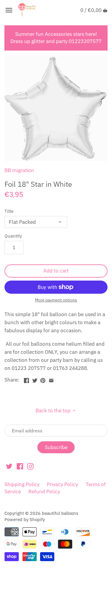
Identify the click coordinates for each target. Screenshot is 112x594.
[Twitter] (9, 466)
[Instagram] (30, 466)
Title (8, 211)
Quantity (13, 235)
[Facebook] (20, 466)
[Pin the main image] (42, 379)
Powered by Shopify (24, 519)
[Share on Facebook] (26, 379)
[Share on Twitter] (34, 379)
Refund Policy (44, 491)
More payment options (56, 300)
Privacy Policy (62, 484)
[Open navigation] (8, 10)
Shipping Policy (21, 484)
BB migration (19, 170)
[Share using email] (51, 379)
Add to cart (56, 270)
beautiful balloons (60, 513)
